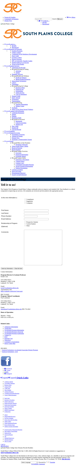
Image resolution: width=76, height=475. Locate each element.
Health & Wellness (21, 77)
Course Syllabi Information (10, 395)
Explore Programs (17, 51)
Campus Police (20, 161)
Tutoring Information (22, 104)
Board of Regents (17, 148)
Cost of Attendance (21, 94)
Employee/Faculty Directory (10, 403)
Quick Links (15, 377)
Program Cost (8, 338)
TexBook (14, 108)
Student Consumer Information (11, 426)
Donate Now (8, 20)
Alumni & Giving (12, 133)
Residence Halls (16, 118)
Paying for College (20, 86)
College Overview (20, 151)
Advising (18, 71)
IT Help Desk (7, 411)
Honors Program (17, 59)
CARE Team (7, 388)
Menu (71, 17)
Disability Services (17, 74)
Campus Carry (20, 163)
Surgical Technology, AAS (10, 351)
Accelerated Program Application (14, 333)
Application (7, 328)
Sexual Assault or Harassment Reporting (13, 429)
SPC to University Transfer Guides (22, 61)
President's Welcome (22, 144)
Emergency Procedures (22, 159)
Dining (14, 114)
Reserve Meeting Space (9, 425)
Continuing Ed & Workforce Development (24, 54)
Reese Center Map (9, 343)
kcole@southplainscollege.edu (10, 288)
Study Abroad (16, 98)
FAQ (5, 337)
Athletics (10, 131)
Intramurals (19, 121)
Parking (14, 116)
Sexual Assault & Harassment (24, 166)
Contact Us (7, 335)
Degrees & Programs (13, 49)
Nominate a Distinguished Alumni (22, 139)
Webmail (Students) (8, 439)
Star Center (15, 126)
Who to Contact (7, 441)
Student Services (12, 66)
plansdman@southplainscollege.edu (11, 309)
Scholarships (19, 91)
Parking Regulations (21, 168)
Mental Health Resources (23, 79)
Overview (18, 153)
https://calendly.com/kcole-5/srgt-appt (12, 291)
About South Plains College (20, 146)
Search (54, 19)
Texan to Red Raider (18, 64)
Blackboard (45, 24)
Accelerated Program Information (14, 330)
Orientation (15, 84)
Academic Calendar (8, 381)
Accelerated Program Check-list (13, 332)
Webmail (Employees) (9, 438)
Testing (18, 72)
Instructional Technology (19, 81)
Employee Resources (9, 401)
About (9, 141)
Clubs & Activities (21, 123)
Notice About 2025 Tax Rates (10, 420)
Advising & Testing (20, 69)
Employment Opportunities (10, 405)
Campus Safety (19, 158)
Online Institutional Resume (10, 423)
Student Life (19, 124)
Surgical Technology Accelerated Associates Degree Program (20, 350)
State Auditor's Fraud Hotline (10, 431)
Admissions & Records (18, 67)
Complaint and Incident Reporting (11, 393)
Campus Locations (17, 169)
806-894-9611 (66, 459)
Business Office (20, 87)
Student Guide (16, 96)
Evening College (17, 57)
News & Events (16, 171)
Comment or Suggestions (11, 342)
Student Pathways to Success (20, 62)
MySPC (44, 22)
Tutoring (17, 103)
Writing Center (20, 106)
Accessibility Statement (9, 383)
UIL (5, 436)
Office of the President (21, 143)
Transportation (16, 101)
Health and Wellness (20, 76)
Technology (15, 99)
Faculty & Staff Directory (19, 174)
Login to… (44, 21)
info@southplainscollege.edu (10, 452)
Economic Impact (21, 156)
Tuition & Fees (20, 93)
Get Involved (18, 119)
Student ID (15, 128)
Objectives (7, 340)
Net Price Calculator (8, 418)
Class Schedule (7, 390)
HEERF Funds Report (9, 410)
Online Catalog (16, 52)
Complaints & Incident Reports (25, 164)
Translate (52, 462)
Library (14, 82)
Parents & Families (9, 17)
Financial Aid (19, 89)
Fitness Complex (8, 408)
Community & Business (11, 19)
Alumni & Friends (17, 136)
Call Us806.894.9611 (5, 445)
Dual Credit (15, 56)
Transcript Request (8, 434)
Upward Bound (16, 129)
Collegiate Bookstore (18, 113)
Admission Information (11, 327)
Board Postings (16, 149)
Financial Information (22, 154)
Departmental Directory (19, 173)
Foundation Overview (18, 134)
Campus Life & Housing (14, 111)
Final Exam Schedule (9, 406)
